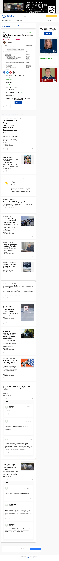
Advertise (17, 20)
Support (32, 25)
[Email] (14, 72)
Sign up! (18, 102)
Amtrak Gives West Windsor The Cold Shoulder (9, 266)
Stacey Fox (5, 168)
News (3, 20)
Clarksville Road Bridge (8, 250)
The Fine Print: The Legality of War (15, 202)
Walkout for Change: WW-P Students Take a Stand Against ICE (10, 220)
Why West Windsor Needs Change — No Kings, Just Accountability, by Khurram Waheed (16, 387)
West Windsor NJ (30, 32)
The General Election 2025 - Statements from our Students (10, 362)
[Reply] (7, 106)
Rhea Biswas (5, 207)
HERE (20, 92)
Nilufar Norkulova (6, 232)
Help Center (32, 557)
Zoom (10, 84)
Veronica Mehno (6, 144)
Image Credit (9, 79)
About (21, 20)
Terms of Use (26, 560)
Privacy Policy (32, 560)
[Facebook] (4, 72)
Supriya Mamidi (9, 42)
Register (49, 20)
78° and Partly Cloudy (30, 16)
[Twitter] (7, 72)
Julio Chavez (12, 406)
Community (11, 20)
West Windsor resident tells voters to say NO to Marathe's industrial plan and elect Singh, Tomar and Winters (10, 473)
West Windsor (5, 118)
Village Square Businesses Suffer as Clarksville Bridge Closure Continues (10, 308)
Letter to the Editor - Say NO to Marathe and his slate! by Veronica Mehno (10, 466)
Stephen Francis (12, 504)
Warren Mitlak (5, 252)
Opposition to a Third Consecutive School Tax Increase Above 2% (10, 126)
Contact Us (27, 557)
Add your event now (48, 62)
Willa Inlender (8, 490)
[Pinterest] (10, 72)
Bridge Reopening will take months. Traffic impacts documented (10, 246)
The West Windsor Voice (8, 145)
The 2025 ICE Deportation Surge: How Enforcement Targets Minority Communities (9, 335)
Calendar (6, 20)
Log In (54, 20)
